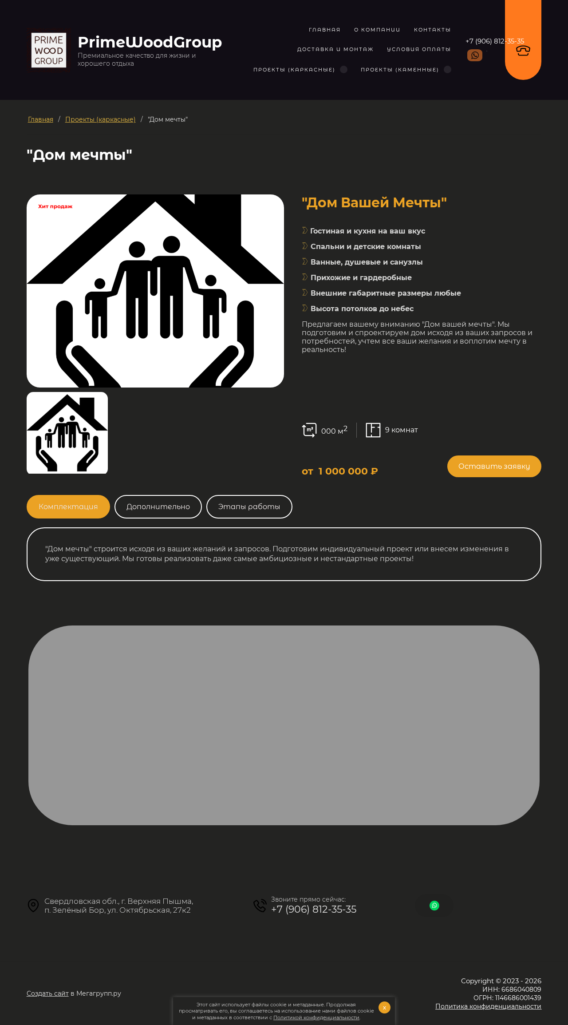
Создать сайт (48, 993)
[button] (494, 466)
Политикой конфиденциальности (316, 1017)
